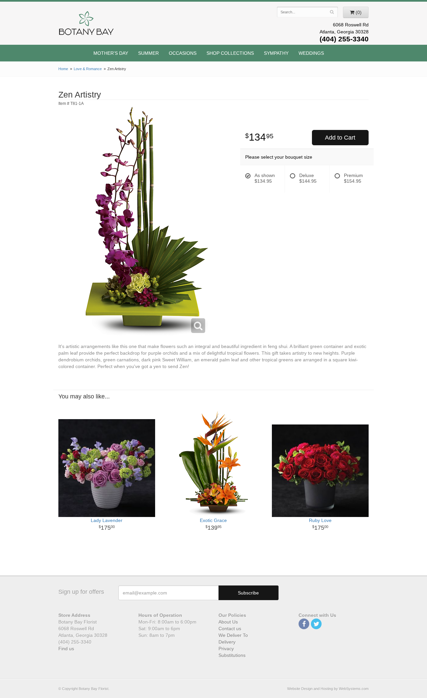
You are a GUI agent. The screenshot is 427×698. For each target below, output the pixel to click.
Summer (148, 53)
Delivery (227, 642)
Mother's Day (110, 53)
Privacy (226, 648)
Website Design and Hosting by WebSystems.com (328, 689)
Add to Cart (340, 137)
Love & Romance (88, 69)
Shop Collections (230, 53)
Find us (66, 648)
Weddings (311, 53)
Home (63, 69)
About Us (228, 622)
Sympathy (276, 53)
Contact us (230, 628)
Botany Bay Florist (86, 24)
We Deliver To (233, 635)
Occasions (182, 53)
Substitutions (232, 655)
